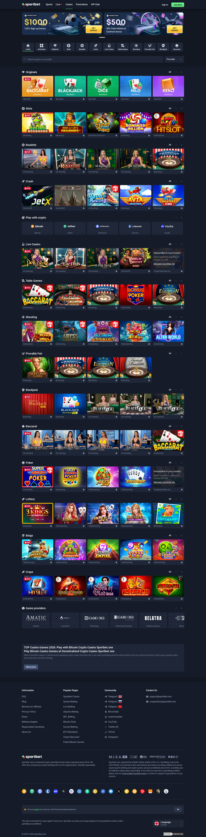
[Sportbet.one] (31, 4)
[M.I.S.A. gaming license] (118, 757)
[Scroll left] (176, 217)
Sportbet (27, 99)
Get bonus (93, 29)
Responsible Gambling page (134, 773)
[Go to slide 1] (102, 37)
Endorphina (159, 135)
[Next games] (181, 72)
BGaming (27, 135)
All (170, 72)
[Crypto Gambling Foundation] (134, 757)
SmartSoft (27, 208)
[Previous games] (176, 72)
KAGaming (93, 208)
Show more (31, 667)
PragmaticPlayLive (162, 271)
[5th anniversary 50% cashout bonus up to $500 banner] (143, 23)
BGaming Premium (96, 135)
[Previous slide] (22, 23)
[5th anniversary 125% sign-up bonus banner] (62, 23)
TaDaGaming (127, 344)
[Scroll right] (181, 217)
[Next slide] (184, 23)
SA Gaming (28, 172)
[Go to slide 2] (106, 37)
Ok (178, 809)
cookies (36, 809)
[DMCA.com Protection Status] (173, 834)
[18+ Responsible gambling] (173, 757)
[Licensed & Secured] (143, 757)
